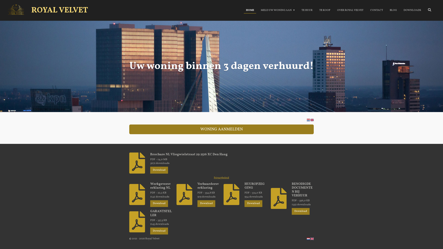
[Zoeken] (429, 10)
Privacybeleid (221, 177)
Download (159, 170)
